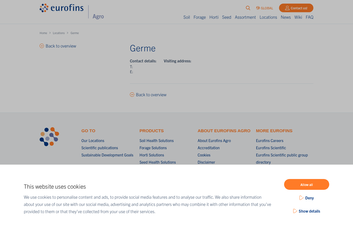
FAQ (309, 17)
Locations (268, 17)
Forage (200, 17)
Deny (309, 197)
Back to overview (151, 94)
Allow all (306, 184)
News (286, 17)
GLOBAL (267, 8)
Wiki (298, 17)
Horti (214, 17)
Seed (226, 17)
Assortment (245, 17)
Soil (186, 17)
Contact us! (299, 8)
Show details (309, 211)
